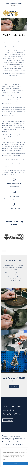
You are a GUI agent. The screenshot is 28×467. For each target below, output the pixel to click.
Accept (15, 463)
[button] (27, 449)
